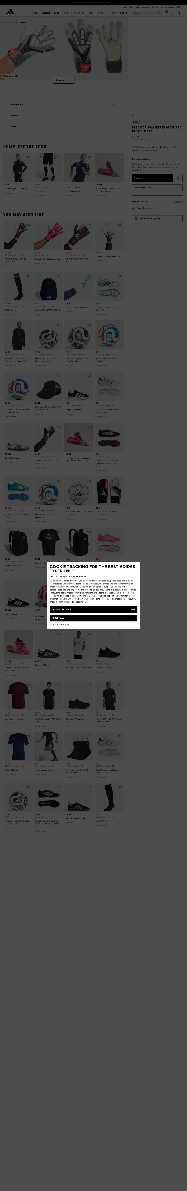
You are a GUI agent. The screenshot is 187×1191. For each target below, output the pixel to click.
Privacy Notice (91, 596)
